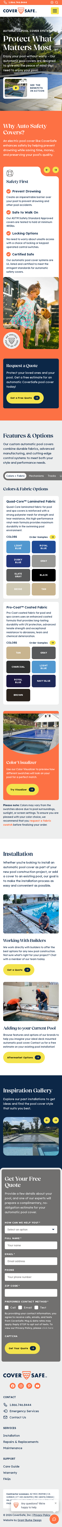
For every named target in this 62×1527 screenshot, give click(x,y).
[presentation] (47, 170)
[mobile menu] (55, 10)
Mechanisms (36, 475)
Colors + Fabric (15, 475)
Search (56, 2)
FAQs (7, 1479)
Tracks (52, 475)
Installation (11, 1435)
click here (47, 1327)
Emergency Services (24, 1411)
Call (13, 1307)
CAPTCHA (11, 1336)
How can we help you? (22, 1222)
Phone (9, 1269)
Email (10, 1254)
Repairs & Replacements (20, 1442)
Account (52, 2)
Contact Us (18, 1417)
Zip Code (12, 1285)
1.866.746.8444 (18, 2)
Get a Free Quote (21, 397)
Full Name (13, 1238)
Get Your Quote (18, 1348)
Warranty (10, 1473)
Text (43, 1307)
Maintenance (12, 1448)
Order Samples (38, 537)
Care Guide (11, 1466)
